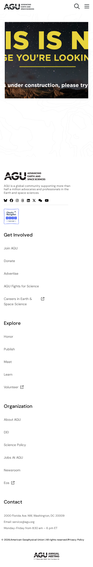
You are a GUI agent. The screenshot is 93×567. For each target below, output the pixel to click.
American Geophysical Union (27, 539)
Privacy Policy (76, 539)
